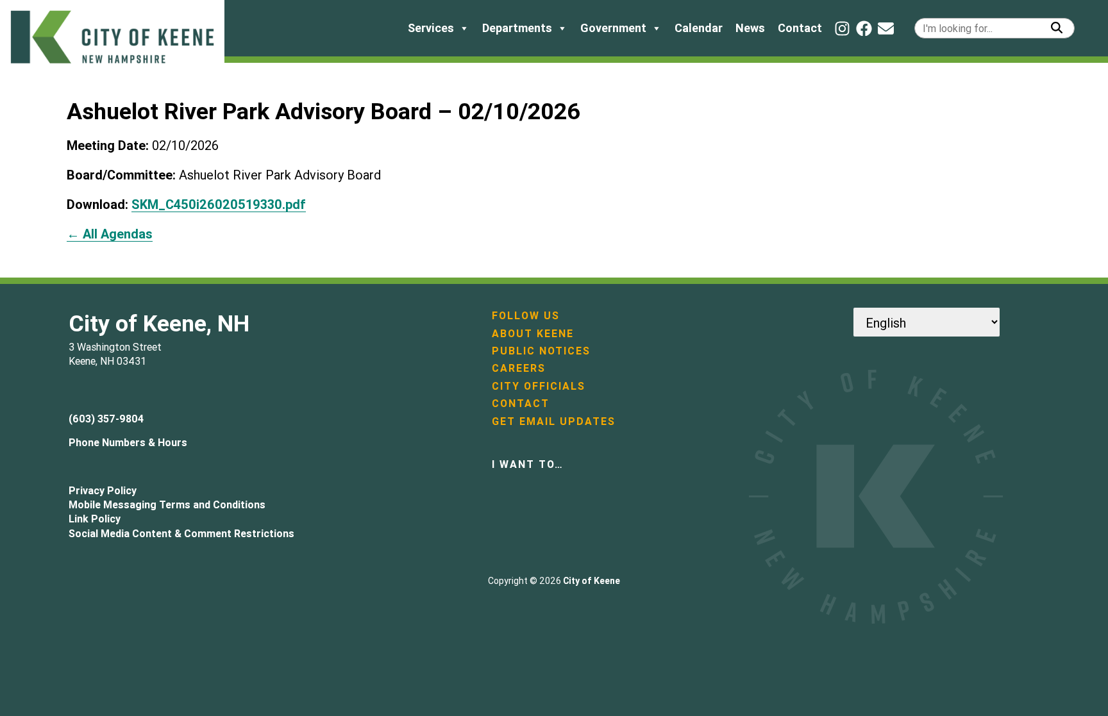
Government (613, 28)
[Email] (886, 29)
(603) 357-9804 (106, 418)
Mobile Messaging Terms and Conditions (167, 504)
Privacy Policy (103, 490)
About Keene (533, 333)
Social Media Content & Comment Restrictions (181, 533)
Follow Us (526, 315)
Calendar (699, 28)
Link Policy (95, 518)
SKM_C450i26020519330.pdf (218, 204)
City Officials (538, 385)
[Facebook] (864, 29)
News (750, 28)
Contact (800, 28)
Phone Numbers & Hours (128, 442)
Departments (517, 28)
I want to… (528, 464)
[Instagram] (842, 29)
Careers (519, 368)
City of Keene (591, 581)
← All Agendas (110, 234)
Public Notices (541, 350)
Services (431, 28)
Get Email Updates (554, 421)
